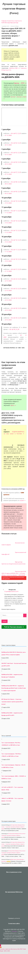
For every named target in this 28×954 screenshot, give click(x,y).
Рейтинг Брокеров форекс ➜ (14, 627)
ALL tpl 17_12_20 (16, 249)
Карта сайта (21, 933)
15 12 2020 (8, 232)
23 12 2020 (8, 290)
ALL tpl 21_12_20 (16, 269)
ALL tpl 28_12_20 (16, 308)
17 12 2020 (8, 251)
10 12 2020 (8, 203)
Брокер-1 (13, 97)
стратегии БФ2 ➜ (14, 68)
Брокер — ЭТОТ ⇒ (20, 83)
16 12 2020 (8, 242)
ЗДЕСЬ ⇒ (13, 405)
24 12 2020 (8, 300)
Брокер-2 (20, 97)
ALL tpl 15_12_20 (16, 230)
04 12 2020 (8, 164)
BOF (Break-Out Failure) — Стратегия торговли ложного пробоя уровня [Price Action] (12, 702)
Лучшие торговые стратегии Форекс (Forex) (14, 9)
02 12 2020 (8, 145)
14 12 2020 (8, 223)
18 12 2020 (8, 261)
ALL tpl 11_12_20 (16, 211)
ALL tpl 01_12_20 (16, 133)
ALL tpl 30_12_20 (14, 329)
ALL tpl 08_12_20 (16, 182)
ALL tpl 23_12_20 (16, 288)
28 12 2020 (8, 310)
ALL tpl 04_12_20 (16, 162)
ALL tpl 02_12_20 (16, 143)
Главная (4, 21)
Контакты (8, 931)
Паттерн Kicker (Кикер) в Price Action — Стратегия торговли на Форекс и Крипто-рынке (13, 826)
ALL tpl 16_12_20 (16, 240)
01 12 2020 (8, 135)
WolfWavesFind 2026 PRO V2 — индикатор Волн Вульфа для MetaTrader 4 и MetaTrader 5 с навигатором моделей (14, 688)
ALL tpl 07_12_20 (16, 172)
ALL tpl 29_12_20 (16, 318)
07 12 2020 (8, 174)
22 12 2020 (8, 281)
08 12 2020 (8, 184)
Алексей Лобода (15, 26)
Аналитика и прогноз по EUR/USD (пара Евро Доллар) (13, 578)
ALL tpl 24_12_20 (16, 298)
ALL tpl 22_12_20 (16, 279)
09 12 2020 (8, 193)
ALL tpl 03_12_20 (16, 152)
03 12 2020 (8, 154)
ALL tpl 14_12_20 (16, 221)
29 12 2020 (8, 320)
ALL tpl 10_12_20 (16, 201)
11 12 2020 (8, 212)
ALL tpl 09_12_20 (16, 191)
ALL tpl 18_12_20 (16, 259)
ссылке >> (23, 500)
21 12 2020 (8, 271)
